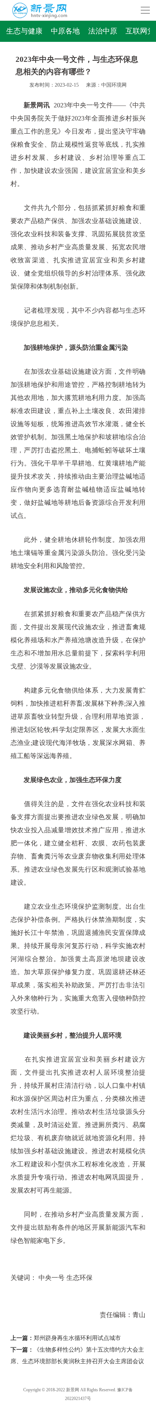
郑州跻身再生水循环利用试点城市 (77, 1338)
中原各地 (65, 31)
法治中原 (102, 31)
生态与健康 (24, 31)
